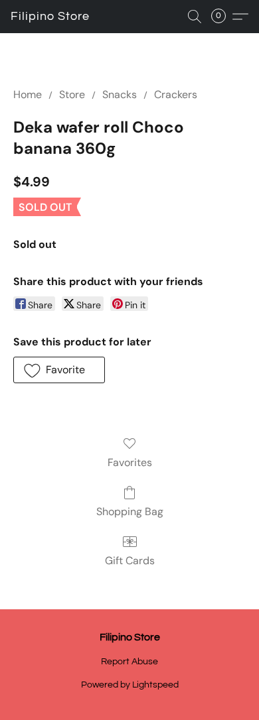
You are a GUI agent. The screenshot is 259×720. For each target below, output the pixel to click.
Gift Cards (130, 561)
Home (27, 94)
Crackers (175, 94)
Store (72, 94)
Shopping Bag (129, 511)
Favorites (130, 462)
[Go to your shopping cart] (222, 16)
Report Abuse (129, 661)
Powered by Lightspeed (130, 685)
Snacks (119, 94)
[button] (50, 16)
